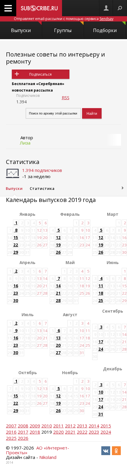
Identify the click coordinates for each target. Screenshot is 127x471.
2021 (70, 432)
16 (15, 285)
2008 (23, 426)
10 (100, 392)
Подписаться (40, 74)
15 (15, 237)
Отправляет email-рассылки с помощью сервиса (63, 18)
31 (100, 414)
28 (58, 300)
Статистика (22, 162)
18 (100, 293)
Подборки (105, 30)
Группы (62, 30)
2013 (82, 426)
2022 (82, 432)
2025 (11, 438)
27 (58, 352)
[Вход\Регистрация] (106, 8)
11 (100, 285)
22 (15, 245)
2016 (11, 432)
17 (100, 341)
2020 (58, 432)
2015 (105, 426)
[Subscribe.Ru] (39, 8)
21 (58, 293)
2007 (11, 426)
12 (58, 237)
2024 (105, 432)
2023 (94, 432)
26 (58, 252)
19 (58, 245)
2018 (35, 432)
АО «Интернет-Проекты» (37, 450)
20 (58, 345)
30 (15, 300)
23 (15, 293)
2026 (23, 438)
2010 (46, 426)
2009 (35, 426)
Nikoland (47, 457)
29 (15, 252)
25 (100, 300)
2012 (70, 426)
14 (58, 285)
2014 (94, 426)
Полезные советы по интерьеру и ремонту (55, 57)
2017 (23, 432)
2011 (58, 426)
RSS (65, 97)
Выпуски (21, 30)
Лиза (25, 143)
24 (100, 349)
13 (58, 338)
